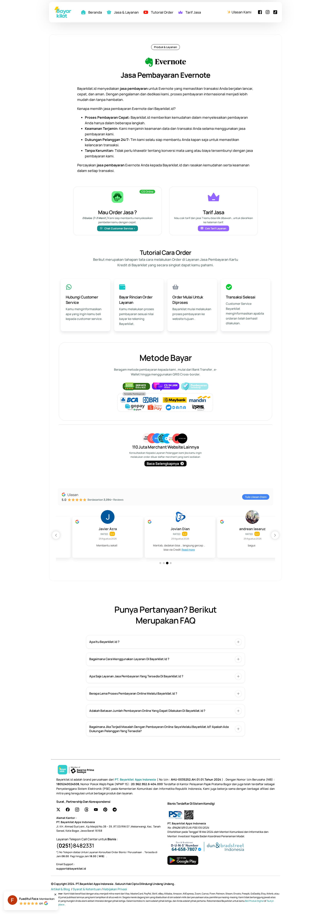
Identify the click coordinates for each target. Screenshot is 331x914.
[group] (93, 537)
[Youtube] (96, 810)
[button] (275, 535)
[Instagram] (267, 11)
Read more (173, 549)
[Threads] (86, 810)
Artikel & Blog (60, 889)
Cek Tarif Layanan (215, 228)
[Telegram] (115, 810)
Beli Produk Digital (254, 901)
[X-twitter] (58, 810)
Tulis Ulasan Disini (255, 497)
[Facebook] (260, 11)
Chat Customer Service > (119, 228)
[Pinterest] (105, 810)
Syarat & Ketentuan (87, 889)
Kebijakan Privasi (115, 889)
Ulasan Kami (241, 12)
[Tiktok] (275, 11)
